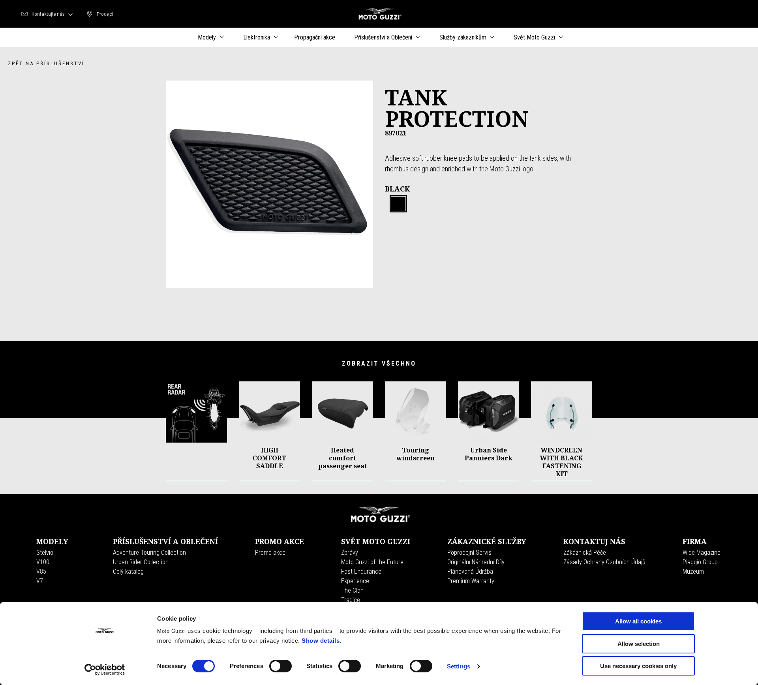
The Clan (352, 590)
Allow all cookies (638, 621)
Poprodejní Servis (469, 552)
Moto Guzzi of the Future (372, 562)
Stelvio (44, 552)
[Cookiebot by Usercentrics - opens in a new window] (104, 670)
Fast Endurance (361, 571)
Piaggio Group (700, 562)
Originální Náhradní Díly (476, 562)
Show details (321, 640)
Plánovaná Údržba (470, 571)
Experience (355, 581)
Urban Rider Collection (141, 562)
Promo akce (270, 552)
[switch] (280, 666)
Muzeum (693, 571)
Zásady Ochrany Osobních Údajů (604, 562)
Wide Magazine (701, 552)
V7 (39, 581)
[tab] (398, 204)
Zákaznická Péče (584, 552)
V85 (41, 571)
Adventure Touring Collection (149, 552)
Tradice (350, 600)
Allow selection (638, 643)
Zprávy (349, 552)
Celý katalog (128, 571)
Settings (458, 666)
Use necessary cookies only (638, 665)
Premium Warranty (470, 581)
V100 (42, 562)
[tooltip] (398, 204)
